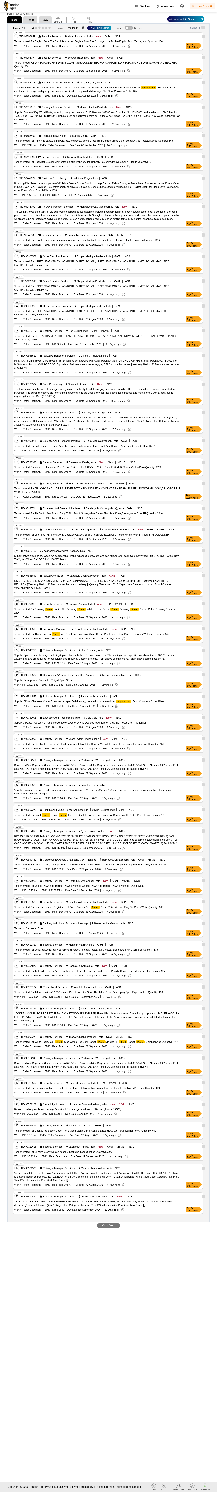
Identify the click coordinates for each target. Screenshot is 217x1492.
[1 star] (36, 28)
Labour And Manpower (55, 629)
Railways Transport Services (58, 82)
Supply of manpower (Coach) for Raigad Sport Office (43, 680)
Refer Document (31, 45)
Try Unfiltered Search (99, 28)
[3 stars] (43, 28)
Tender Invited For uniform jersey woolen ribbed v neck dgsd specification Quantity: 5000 (63, 1151)
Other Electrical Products (57, 256)
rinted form (72, 27)
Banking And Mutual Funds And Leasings (65, 809)
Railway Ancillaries (53, 575)
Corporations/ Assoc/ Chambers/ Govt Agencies (69, 529)
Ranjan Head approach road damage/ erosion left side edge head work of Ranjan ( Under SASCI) (67, 1109)
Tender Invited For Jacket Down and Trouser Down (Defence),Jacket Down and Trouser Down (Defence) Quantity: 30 (79, 885)
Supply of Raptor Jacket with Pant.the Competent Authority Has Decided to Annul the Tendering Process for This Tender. (80, 722)
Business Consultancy (54, 178)
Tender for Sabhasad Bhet (28, 928)
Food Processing (52, 384)
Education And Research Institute (61, 440)
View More (108, 1225)
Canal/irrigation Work (54, 1104)
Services (144, 6)
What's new (167, 6)
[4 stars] (46, 28)
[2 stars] (39, 28)
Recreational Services (54, 135)
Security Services (51, 36)
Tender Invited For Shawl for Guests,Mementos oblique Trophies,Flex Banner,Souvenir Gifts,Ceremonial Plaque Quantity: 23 (82, 161)
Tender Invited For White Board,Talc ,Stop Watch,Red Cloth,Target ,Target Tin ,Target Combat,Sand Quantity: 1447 (96, 1041)
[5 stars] (49, 28)
